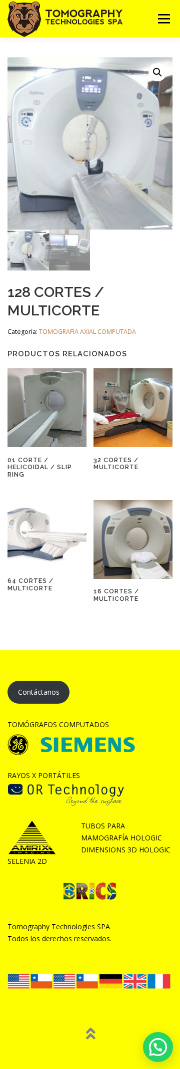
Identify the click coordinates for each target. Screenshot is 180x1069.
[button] (157, 72)
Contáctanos (39, 692)
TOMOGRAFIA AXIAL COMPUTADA (87, 331)
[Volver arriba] (90, 1034)
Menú (163, 18)
